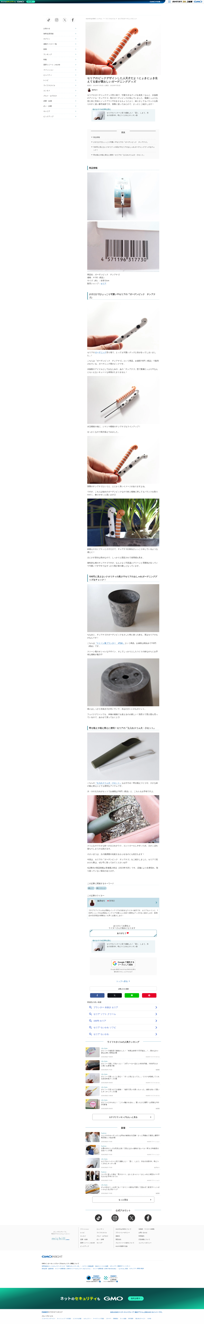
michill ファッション (153, 1141)
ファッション (48, 70)
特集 (45, 59)
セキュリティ (87, 1318)
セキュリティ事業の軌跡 (136, 1268)
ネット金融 (123, 1318)
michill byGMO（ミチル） (94, 19)
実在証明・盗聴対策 (47, 1268)
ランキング (47, 54)
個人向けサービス (140, 1318)
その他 (149, 1318)
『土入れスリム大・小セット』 (108, 783)
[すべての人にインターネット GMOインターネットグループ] (187, 1)
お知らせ (46, 28)
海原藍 (158, 1070)
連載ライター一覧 (50, 44)
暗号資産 (130, 1318)
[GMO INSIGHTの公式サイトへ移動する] (52, 1256)
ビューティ (47, 75)
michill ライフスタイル (153, 1057)
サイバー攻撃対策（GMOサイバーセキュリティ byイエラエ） (73, 1268)
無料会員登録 (48, 34)
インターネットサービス (48, 1318)
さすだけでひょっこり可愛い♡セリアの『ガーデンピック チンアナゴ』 (120, 142)
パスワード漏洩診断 (88, 1266)
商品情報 (96, 137)
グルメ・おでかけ (50, 96)
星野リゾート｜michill (51, 65)
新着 (45, 49)
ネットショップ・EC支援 (64, 1318)
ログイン (46, 39)
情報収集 (115, 1318)
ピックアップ (48, 116)
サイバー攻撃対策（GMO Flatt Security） (105, 1268)
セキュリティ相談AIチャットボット (120, 1266)
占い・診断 (47, 106)
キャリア (46, 111)
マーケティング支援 (98, 1318)
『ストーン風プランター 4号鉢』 (110, 643)
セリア (103, 283)
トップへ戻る (122, 981)
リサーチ (108, 1318)
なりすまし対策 (123, 1268)
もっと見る (123, 1200)
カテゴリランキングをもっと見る (123, 1117)
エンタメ (46, 91)
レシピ (45, 80)
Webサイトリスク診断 (101, 1266)
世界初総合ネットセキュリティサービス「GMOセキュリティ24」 (61, 1266)
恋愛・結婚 (47, 101)
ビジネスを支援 (77, 1318)
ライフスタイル (49, 85)
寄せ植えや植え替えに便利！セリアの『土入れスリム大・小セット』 (119, 155)
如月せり (95, 90)
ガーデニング (100, 352)
